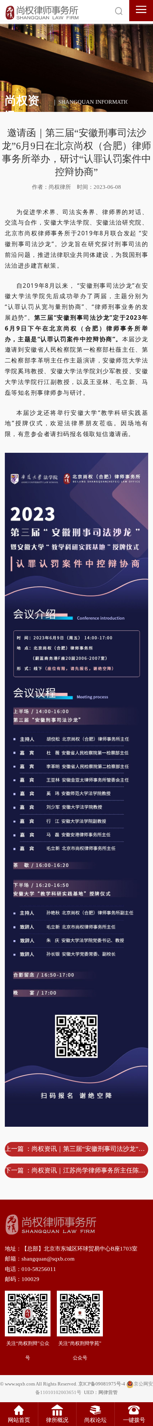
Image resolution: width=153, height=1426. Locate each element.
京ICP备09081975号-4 (101, 1384)
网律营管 (108, 1392)
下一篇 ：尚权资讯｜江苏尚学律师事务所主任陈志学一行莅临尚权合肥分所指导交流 (76, 1170)
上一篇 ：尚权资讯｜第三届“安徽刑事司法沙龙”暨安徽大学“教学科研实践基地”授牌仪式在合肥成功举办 (76, 1148)
